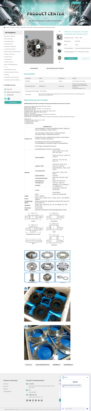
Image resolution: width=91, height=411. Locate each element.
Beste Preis (71, 58)
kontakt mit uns (66, 2)
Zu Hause (44, 2)
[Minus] (87, 377)
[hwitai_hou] (42, 400)
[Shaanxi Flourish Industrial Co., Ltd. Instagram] (33, 400)
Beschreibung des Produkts (55, 68)
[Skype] (8, 98)
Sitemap (17, 409)
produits (58, 2)
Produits (13, 27)
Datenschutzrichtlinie (9, 409)
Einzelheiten (34, 68)
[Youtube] (36, 400)
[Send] (87, 408)
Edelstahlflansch (68, 364)
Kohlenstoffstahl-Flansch (42, 364)
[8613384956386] (39, 400)
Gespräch (77, 2)
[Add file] (63, 408)
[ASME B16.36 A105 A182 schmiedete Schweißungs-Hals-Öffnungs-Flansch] (38, 47)
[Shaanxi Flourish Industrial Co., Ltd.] (3, 3)
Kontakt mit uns (7, 391)
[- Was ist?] (5, 98)
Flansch (18, 27)
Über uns (51, 2)
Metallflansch (56, 364)
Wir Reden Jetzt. (13, 102)
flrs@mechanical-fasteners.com (14, 92)
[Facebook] (30, 400)
